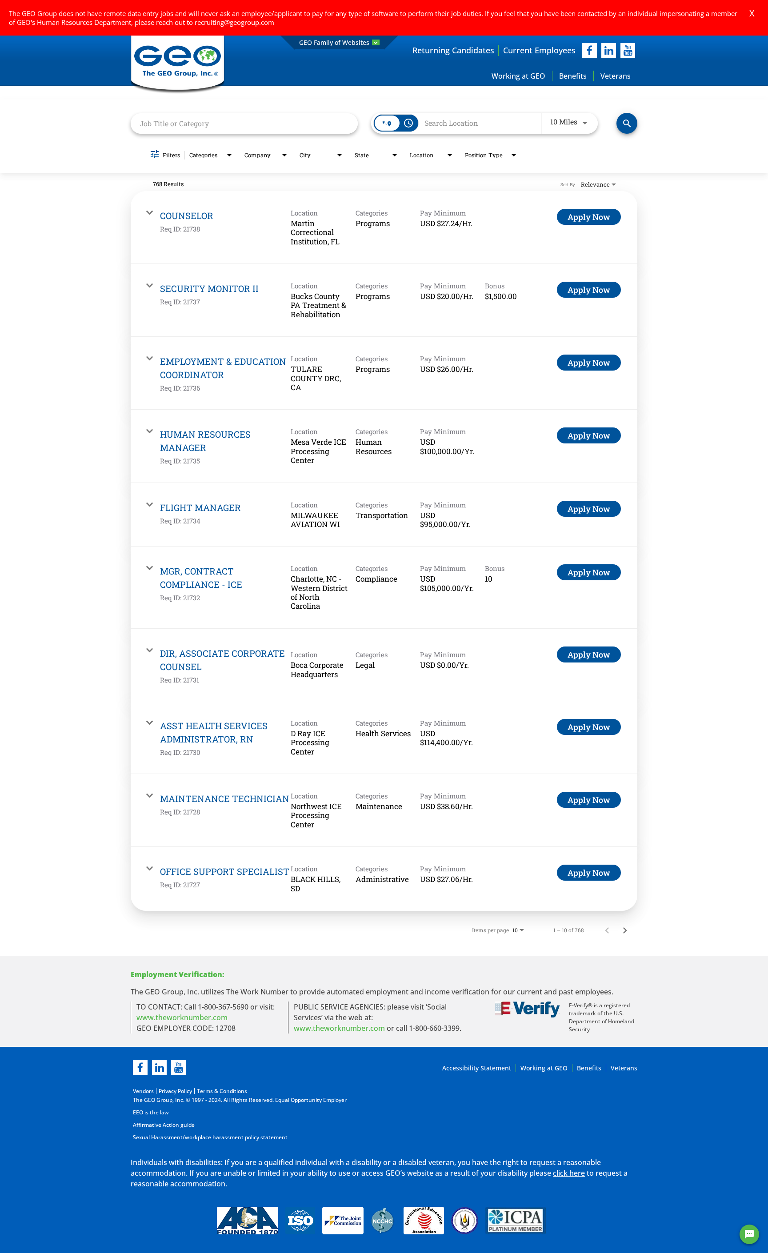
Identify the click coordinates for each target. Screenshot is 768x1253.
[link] (384, 227)
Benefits (573, 76)
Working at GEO (518, 76)
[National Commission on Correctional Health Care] (383, 1222)
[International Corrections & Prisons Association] (518, 1222)
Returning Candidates (453, 50)
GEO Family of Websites (334, 42)
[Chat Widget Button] (749, 1234)
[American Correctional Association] (247, 1222)
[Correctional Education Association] (424, 1222)
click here (569, 1173)
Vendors (143, 1091)
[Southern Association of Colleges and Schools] (465, 1222)
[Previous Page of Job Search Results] (607, 930)
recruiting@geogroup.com (234, 22)
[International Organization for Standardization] (300, 1222)
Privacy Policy (175, 1091)
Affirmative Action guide (164, 1125)
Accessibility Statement (476, 1068)
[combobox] (244, 123)
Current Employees (539, 50)
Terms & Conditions (222, 1091)
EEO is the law (151, 1112)
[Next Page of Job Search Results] (625, 930)
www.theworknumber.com (182, 1017)
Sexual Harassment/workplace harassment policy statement (210, 1137)
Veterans (615, 76)
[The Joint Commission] (343, 1222)
